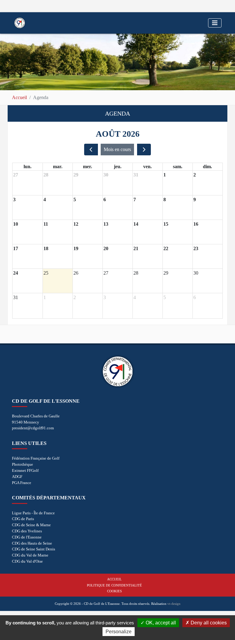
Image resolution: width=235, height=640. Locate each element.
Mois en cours (117, 149)
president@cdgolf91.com (33, 428)
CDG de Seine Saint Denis (33, 549)
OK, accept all (160, 622)
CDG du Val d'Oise (27, 561)
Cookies (114, 591)
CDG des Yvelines (27, 531)
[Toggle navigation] (215, 23)
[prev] (91, 149)
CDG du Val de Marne (30, 555)
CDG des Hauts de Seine (32, 543)
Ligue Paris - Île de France (33, 513)
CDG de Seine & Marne (31, 525)
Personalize (119, 631)
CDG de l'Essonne (27, 537)
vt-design (174, 603)
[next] (144, 149)
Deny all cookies (208, 622)
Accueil (19, 97)
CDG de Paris (23, 518)
